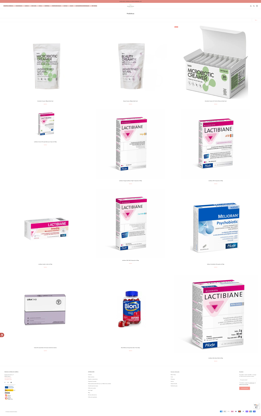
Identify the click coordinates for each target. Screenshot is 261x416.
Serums (172, 381)
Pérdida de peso (174, 386)
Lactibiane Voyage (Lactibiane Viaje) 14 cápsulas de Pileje (130, 180)
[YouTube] (11, 382)
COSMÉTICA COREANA (8, 6)
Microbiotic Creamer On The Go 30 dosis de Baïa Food (215, 101)
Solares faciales (174, 383)
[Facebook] (4, 382)
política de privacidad (243, 384)
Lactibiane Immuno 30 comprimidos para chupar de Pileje (45, 141)
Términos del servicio (92, 395)
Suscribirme (244, 388)
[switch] (256, 407)
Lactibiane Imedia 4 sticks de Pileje (45, 264)
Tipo (256, 20)
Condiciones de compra (93, 386)
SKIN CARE (33, 6)
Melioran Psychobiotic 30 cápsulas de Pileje (215, 264)
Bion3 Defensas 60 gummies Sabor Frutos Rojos (130, 347)
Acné (172, 377)
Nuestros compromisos (93, 379)
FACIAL (40, 6)
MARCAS (27, 6)
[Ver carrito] (257, 6)
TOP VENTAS (94, 6)
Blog (89, 392)
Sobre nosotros (91, 377)
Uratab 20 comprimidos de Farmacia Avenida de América (45, 347)
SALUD (71, 6)
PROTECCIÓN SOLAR (56, 6)
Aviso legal (90, 390)
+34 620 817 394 (8, 379)
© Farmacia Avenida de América (11, 411)
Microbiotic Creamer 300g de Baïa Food (45, 101)
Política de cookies (92, 388)
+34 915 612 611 (7, 378)
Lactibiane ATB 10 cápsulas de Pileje (216, 180)
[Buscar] (254, 6)
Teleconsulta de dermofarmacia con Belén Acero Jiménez (99, 383)
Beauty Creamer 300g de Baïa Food (130, 101)
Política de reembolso (92, 397)
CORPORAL (47, 6)
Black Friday (173, 374)
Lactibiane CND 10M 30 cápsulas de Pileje (130, 260)
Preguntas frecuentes (92, 381)
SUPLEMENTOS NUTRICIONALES (82, 6)
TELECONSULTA (19, 6)
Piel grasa (173, 379)
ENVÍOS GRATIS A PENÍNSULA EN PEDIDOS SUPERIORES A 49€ (131, 1)
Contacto (90, 374)
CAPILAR (65, 6)
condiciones (251, 383)
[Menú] (259, 404)
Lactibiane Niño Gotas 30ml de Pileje (215, 358)
